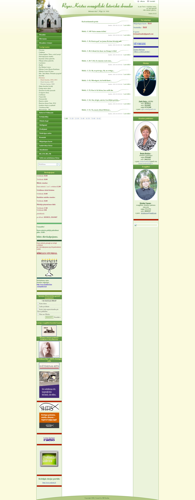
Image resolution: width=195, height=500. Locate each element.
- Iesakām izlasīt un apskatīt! (46, 105)
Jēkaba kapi (43, 121)
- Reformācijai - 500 (44, 109)
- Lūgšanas (41, 52)
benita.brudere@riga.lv (145, 163)
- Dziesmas (41, 78)
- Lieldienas (41, 94)
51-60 (93, 118)
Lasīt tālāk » (127, 25)
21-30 (77, 118)
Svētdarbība (43, 117)
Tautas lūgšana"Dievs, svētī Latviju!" (141, 51)
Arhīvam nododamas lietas (49, 158)
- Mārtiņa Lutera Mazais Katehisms (48, 69)
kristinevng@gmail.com (148, 213)
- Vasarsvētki (42, 97)
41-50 (88, 118)
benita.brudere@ (145, 161)
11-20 (71, 118)
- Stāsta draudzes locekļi (45, 86)
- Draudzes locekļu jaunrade (46, 90)
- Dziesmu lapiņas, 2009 (47, 84)
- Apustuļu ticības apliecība (46, 58)
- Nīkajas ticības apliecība (46, 61)
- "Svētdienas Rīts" (43, 107)
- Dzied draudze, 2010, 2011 (48, 80)
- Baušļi (40, 65)
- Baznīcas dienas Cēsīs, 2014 (47, 103)
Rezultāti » (57, 317)
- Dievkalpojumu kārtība (45, 56)
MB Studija (105, 498)
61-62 (99, 118)
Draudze (42, 35)
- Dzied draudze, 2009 (46, 82)
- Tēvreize (41, 50)
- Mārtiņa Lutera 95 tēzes (45, 71)
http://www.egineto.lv (49, 483)
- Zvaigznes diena (43, 92)
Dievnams (43, 39)
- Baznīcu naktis (43, 101)
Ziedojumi (43, 129)
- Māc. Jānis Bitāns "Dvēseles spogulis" (50, 73)
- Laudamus (41, 63)
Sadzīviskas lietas (45, 146)
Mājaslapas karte (45, 141)
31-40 (82, 118)
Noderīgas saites (45, 133)
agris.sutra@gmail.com (148, 109)
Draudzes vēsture (45, 43)
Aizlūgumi (43, 125)
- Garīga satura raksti (44, 88)
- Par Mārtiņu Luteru (44, 67)
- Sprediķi (41, 75)
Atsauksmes (43, 150)
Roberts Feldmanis (46, 113)
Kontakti (42, 137)
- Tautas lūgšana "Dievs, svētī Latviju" (49, 54)
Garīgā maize (44, 47)
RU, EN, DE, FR (45, 154)
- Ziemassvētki (42, 99)
